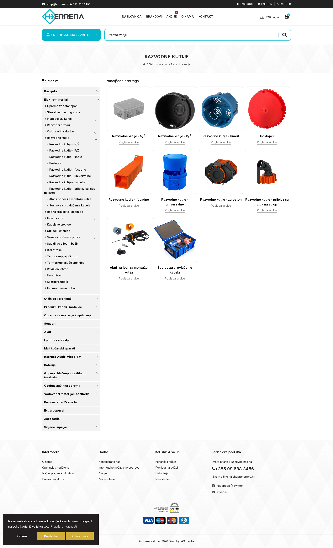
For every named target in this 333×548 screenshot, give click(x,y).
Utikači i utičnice (58, 231)
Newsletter (162, 479)
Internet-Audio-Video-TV (62, 357)
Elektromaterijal (158, 64)
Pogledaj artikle (129, 142)
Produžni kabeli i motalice (63, 307)
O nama (47, 462)
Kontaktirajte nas (109, 462)
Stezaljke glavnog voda (63, 112)
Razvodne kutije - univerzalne (70, 176)
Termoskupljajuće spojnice (65, 262)
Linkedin (221, 492)
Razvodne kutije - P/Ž (64, 150)
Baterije (50, 365)
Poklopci (55, 163)
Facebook (223, 485)
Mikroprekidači (57, 282)
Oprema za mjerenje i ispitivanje (68, 315)
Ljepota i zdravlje (57, 340)
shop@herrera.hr (57, 4)
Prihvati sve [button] (79, 536)
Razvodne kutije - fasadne (67, 169)
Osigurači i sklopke (60, 131)
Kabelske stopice (59, 224)
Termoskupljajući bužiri (63, 256)
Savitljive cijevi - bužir (62, 243)
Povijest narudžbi (166, 467)
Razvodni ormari (58, 125)
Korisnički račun (165, 462)
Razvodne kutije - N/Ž (64, 144)
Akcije (103, 473)
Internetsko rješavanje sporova (119, 467)
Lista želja (161, 473)
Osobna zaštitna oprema (62, 385)
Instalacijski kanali (59, 118)
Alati (47, 332)
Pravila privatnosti (53, 479)
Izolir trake (54, 250)
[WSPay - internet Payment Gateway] (166, 508)
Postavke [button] (51, 536)
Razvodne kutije (58, 138)
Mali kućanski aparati (59, 348)
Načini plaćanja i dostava (58, 473)
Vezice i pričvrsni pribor (63, 237)
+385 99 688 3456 (234, 468)
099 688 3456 (82, 4)
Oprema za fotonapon (62, 106)
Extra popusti (54, 410)
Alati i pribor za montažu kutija (70, 199)
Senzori (50, 323)
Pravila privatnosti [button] (63, 526)
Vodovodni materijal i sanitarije (67, 394)
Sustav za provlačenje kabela (69, 205)
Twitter (238, 485)
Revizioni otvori (57, 269)
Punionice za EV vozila (60, 402)
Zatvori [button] (22, 536)
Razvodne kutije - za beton (67, 182)
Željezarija (52, 419)
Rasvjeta (50, 91)
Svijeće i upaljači (56, 427)
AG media (187, 541)
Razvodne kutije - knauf (65, 157)
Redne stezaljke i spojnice (65, 212)
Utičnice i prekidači (58, 299)
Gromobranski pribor (61, 288)
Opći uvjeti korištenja (56, 467)
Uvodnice (54, 275)
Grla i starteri (56, 218)
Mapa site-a (107, 479)
